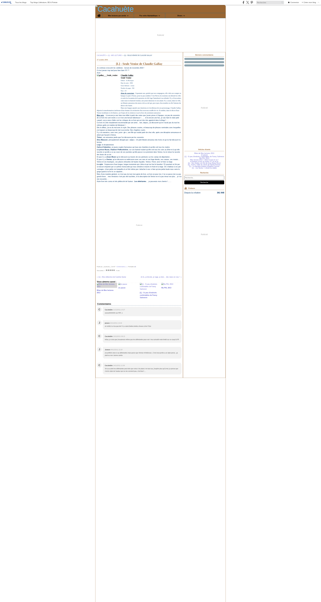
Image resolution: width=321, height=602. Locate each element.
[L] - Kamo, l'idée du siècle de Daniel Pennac (204, 165)
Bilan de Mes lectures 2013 (204, 153)
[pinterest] (251, 2)
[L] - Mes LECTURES (115, 55)
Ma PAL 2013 (204, 158)
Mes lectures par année (117, 15)
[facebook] (243, 2)
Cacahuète (101, 55)
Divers (179, 15)
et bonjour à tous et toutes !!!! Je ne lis (204, 161)
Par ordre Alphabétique (148, 15)
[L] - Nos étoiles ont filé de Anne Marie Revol (204, 163)
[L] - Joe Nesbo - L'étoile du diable (204, 168)
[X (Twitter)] (247, 2)
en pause (204, 155)
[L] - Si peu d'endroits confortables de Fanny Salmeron (204, 156)
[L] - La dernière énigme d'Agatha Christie (204, 166)
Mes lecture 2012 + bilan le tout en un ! (204, 160)
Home (99, 14)
